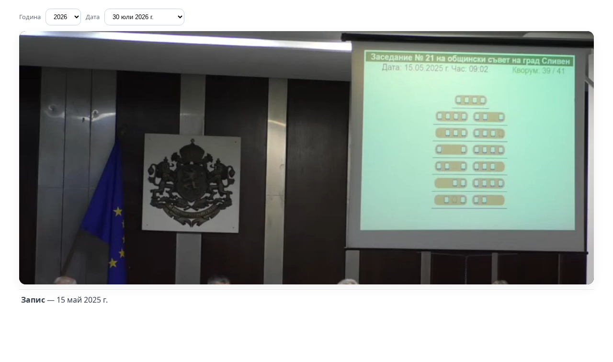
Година (30, 16)
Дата (93, 16)
